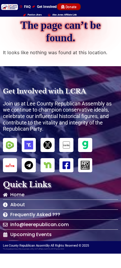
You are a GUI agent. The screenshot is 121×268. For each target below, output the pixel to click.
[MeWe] (66, 145)
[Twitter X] (48, 145)
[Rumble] (10, 145)
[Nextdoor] (48, 165)
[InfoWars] (85, 165)
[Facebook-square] (66, 165)
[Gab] (85, 145)
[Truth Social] (29, 145)
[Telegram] (29, 165)
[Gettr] (10, 165)
